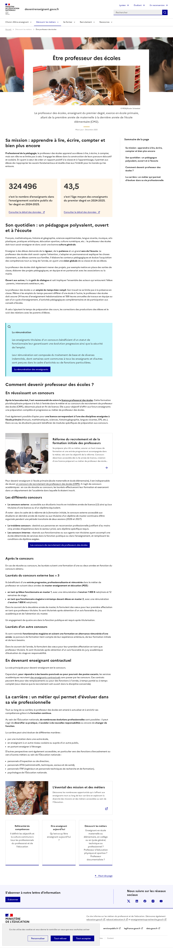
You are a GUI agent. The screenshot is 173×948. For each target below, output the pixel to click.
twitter (128, 901)
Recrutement (86, 22)
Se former (67, 22)
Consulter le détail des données (25, 212)
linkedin (136, 901)
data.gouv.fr (152, 928)
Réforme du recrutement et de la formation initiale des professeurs (77, 441)
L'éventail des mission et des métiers (79, 787)
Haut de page (105, 875)
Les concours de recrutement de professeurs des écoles (59, 545)
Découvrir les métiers (46, 22)
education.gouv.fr (94, 919)
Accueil (8, 29)
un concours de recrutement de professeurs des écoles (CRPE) (48, 484)
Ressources (104, 22)
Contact (110, 938)
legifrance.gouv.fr (132, 928)
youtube (161, 901)
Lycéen (122, 5)
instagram (153, 901)
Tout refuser (60, 938)
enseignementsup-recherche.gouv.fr (147, 919)
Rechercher (165, 12)
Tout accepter (83, 938)
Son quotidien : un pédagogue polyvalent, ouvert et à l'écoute (141, 159)
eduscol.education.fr (115, 919)
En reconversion (157, 5)
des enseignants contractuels (45, 677)
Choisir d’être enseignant (17, 22)
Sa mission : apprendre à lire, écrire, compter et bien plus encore (143, 149)
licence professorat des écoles (77, 400)
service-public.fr (110, 928)
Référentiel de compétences (22, 827)
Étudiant (138, 5)
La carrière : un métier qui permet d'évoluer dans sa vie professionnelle (144, 178)
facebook (145, 901)
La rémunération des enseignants (31, 369)
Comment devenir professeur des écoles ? (143, 169)
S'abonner (13, 899)
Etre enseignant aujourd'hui (59, 827)
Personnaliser (38, 938)
